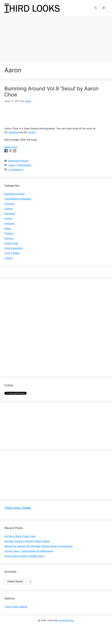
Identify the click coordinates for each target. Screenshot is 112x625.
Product (9, 233)
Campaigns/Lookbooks (17, 198)
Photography (24, 165)
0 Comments (15, 169)
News (7, 228)
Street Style (11, 243)
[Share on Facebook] (6, 150)
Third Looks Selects (16, 606)
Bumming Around (18, 160)
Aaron (11, 165)
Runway (9, 238)
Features (9, 223)
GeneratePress (66, 620)
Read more (10, 147)
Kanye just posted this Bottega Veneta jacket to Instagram (38, 546)
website (13, 132)
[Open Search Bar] (96, 7)
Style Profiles (12, 253)
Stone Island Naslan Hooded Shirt (24, 556)
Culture (8, 208)
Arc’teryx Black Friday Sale (19, 536)
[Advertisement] (56, 37)
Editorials (9, 213)
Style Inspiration (13, 248)
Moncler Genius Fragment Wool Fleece (26, 541)
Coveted (9, 203)
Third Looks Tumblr (17, 507)
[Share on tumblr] (19, 150)
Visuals (8, 258)
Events (8, 218)
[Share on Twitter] (10, 150)
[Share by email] (23, 150)
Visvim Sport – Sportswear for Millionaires (28, 551)
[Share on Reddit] (14, 150)
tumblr (31, 132)
